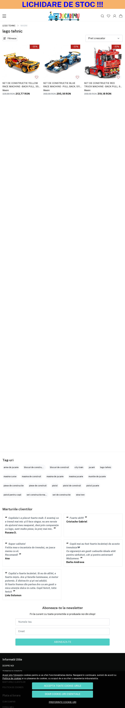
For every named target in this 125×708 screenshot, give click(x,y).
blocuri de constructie (35, 467)
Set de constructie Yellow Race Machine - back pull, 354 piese (21, 85)
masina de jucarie (55, 476)
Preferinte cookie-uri (62, 702)
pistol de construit (72, 485)
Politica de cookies (11, 678)
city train (79, 467)
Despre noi (8, 666)
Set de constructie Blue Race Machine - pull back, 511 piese (61, 85)
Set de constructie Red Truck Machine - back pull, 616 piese (103, 85)
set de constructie (62, 495)
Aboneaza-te (62, 642)
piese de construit (38, 485)
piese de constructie (14, 485)
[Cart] (121, 16)
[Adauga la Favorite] (36, 77)
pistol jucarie (92, 485)
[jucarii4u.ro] (63, 16)
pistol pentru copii (12, 495)
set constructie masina (38, 495)
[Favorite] (108, 16)
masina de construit (31, 476)
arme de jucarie (11, 467)
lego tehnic (8, 26)
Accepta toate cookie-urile (62, 685)
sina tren (80, 495)
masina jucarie (76, 476)
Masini (5, 90)
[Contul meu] (114, 16)
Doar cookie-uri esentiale (62, 694)
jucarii (92, 467)
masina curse (10, 476)
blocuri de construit (59, 467)
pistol (55, 485)
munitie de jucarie (97, 476)
